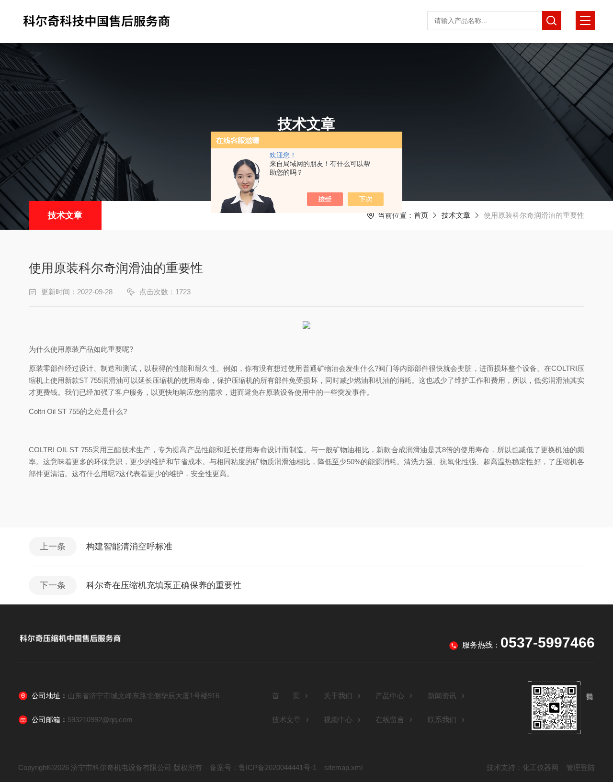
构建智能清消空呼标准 (129, 546)
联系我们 (442, 719)
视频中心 (338, 719)
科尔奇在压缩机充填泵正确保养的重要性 (163, 585)
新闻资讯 (442, 696)
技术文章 (65, 215)
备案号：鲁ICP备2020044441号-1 (263, 767)
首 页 (286, 696)
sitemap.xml (343, 767)
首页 (421, 215)
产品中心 (389, 696)
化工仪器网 (540, 767)
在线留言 (389, 719)
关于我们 (338, 696)
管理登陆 (580, 767)
